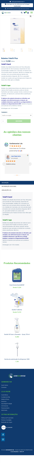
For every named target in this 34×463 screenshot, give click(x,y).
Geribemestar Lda (15, 143)
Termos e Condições (6, 420)
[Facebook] (3, 434)
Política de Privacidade (7, 418)
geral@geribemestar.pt (18, 1)
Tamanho (4, 112)
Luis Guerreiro (16, 156)
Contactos (4, 387)
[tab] (17, 183)
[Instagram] (3, 439)
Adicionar (19, 121)
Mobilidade (4, 410)
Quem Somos (4, 385)
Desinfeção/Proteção (6, 403)
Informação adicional (9, 186)
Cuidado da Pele (5, 397)
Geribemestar (10, 450)
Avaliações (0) (6, 190)
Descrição (5, 182)
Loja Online (14, 451)
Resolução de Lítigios (6, 422)
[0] (25, 12)
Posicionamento (5, 408)
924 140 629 (10, 8)
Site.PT (22, 451)
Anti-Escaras (4, 406)
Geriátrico (3, 401)
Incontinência (4, 395)
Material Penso (5, 399)
